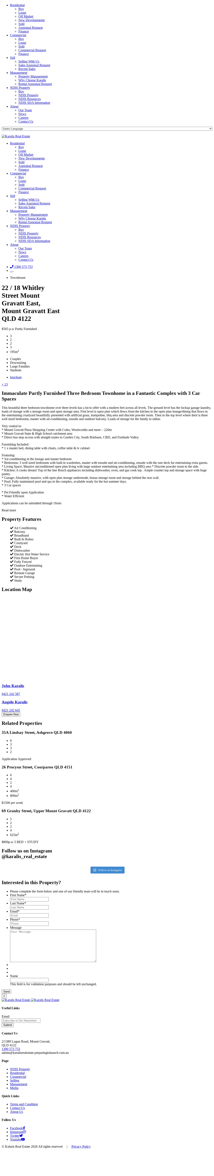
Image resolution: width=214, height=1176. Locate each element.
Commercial (18, 35)
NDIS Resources (29, 99)
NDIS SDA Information (34, 102)
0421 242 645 (11, 710)
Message (16, 927)
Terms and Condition (24, 1104)
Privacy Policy (81, 1146)
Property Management (33, 76)
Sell (12, 57)
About (14, 106)
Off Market (25, 16)
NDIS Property (20, 87)
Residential (17, 5)
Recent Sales (26, 69)
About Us (16, 1111)
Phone (15, 919)
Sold (21, 24)
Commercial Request (32, 50)
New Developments (31, 20)
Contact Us (25, 121)
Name (14, 976)
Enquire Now (11, 714)
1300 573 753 (11, 1049)
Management (18, 72)
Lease (22, 12)
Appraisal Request (30, 27)
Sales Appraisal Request (34, 65)
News (22, 114)
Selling (14, 1080)
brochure (16, 377)
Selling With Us (28, 61)
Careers (23, 117)
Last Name (18, 903)
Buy (21, 9)
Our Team (25, 110)
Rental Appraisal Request (35, 84)
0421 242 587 (11, 694)
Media (14, 1088)
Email (14, 911)
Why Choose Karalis (32, 80)
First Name (18, 895)
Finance (23, 31)
